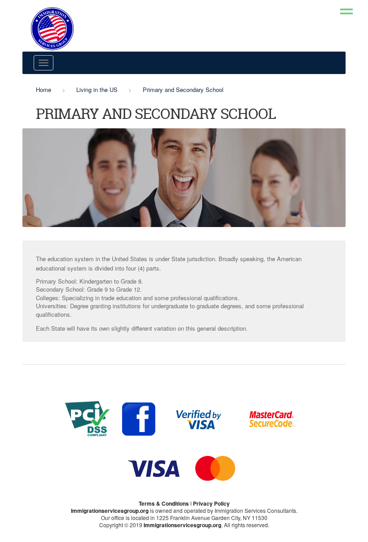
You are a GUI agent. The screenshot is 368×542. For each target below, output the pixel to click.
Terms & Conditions (164, 503)
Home (43, 89)
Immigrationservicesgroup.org (110, 511)
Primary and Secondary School (183, 89)
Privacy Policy (211, 503)
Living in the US (97, 89)
